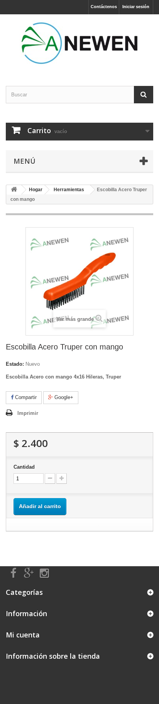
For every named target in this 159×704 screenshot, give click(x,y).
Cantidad (24, 467)
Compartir (25, 397)
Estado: (15, 364)
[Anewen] (79, 43)
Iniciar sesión (135, 6)
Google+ (63, 397)
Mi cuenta (23, 634)
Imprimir (27, 413)
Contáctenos (104, 6)
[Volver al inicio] (14, 190)
